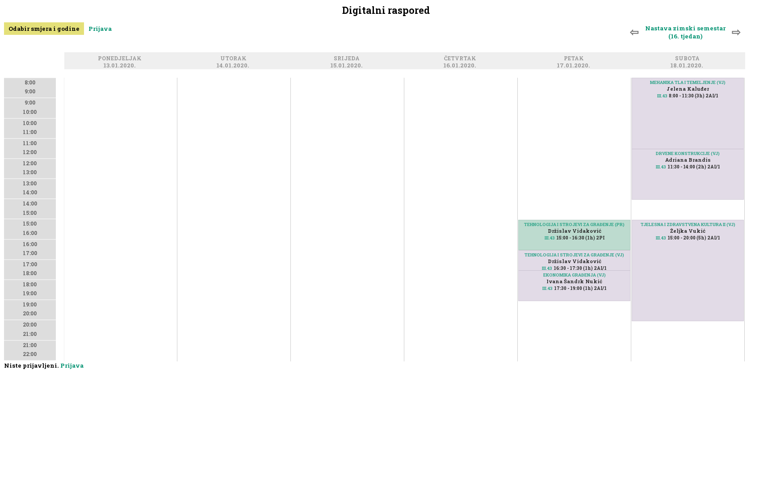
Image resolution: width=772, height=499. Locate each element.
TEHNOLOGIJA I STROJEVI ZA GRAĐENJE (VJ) (574, 255)
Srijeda (348, 59)
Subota (688, 59)
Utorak (234, 59)
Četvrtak (461, 59)
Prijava (100, 29)
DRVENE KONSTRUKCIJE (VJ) (688, 153)
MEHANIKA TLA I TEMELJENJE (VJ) (688, 82)
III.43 (550, 238)
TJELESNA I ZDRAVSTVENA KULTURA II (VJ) (688, 224)
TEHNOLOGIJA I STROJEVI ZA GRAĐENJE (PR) (574, 224)
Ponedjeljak (121, 59)
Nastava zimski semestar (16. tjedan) (685, 32)
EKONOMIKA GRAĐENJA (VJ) (574, 275)
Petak (575, 59)
